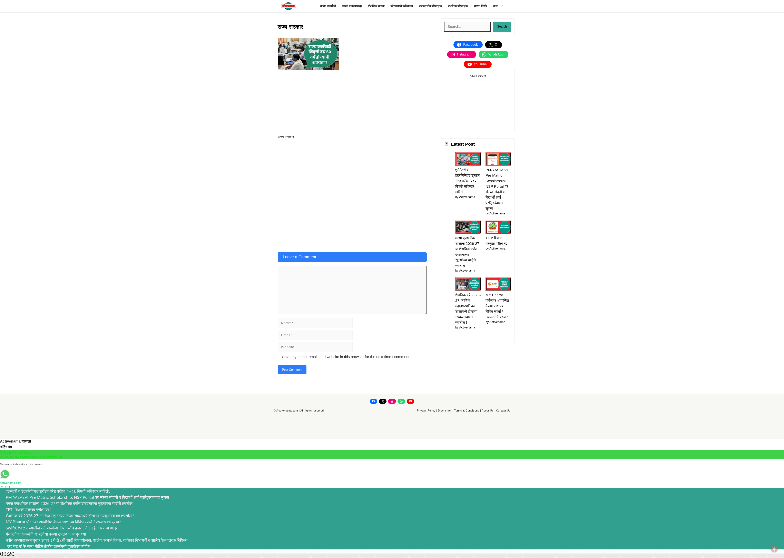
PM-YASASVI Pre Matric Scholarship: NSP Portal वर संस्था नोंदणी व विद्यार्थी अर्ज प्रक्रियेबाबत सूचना (87, 497)
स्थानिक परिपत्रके (458, 6)
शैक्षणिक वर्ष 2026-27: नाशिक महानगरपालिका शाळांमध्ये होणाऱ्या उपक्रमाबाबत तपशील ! (70, 515)
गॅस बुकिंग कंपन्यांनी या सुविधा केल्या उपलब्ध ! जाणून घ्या (46, 534)
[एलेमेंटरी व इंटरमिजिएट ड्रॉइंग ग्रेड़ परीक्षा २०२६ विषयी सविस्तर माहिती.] (468, 159)
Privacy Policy (426, 410)
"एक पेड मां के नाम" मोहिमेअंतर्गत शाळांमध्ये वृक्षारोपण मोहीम (48, 546)
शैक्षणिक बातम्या (376, 6)
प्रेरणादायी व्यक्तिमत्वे (402, 6)
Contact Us (503, 410)
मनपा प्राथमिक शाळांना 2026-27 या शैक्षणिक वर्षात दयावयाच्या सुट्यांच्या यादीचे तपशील (69, 503)
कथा (495, 6)
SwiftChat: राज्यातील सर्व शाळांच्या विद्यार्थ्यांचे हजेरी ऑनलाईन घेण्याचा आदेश (62, 528)
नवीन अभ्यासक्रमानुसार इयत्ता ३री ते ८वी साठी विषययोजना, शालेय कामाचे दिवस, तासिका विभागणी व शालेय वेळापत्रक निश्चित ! (97, 540)
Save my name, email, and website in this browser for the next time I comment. (346, 357)
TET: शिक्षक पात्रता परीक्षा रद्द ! (28, 509)
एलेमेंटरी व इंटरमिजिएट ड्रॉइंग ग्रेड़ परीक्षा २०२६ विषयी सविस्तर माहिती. (467, 181)
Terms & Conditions (466, 410)
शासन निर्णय (480, 6)
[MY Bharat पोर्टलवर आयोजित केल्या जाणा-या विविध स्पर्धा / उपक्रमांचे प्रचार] (498, 284)
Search (502, 26)
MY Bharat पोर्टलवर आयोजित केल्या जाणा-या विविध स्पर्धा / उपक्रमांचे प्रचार (497, 306)
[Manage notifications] (774, 549)
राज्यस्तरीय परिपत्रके (430, 6)
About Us (487, 410)
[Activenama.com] (289, 6)
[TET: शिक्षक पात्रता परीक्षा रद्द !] (498, 228)
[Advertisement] (352, 103)
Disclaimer (444, 410)
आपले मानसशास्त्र (352, 6)
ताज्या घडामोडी (328, 6)
